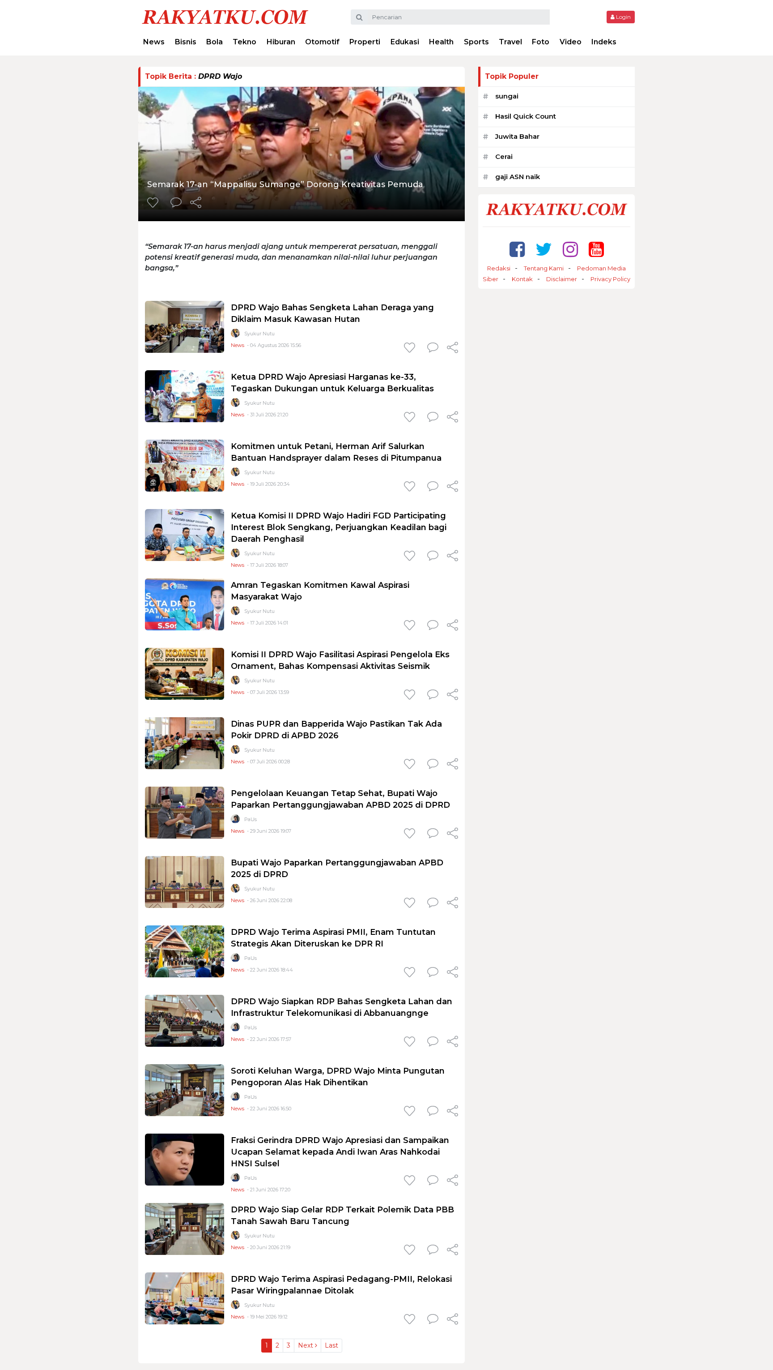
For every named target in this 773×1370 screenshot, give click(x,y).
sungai (506, 96)
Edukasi (405, 42)
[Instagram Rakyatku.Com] (570, 249)
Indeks (603, 42)
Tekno (244, 42)
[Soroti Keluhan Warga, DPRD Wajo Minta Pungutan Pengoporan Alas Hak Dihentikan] (184, 1089)
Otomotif (322, 42)
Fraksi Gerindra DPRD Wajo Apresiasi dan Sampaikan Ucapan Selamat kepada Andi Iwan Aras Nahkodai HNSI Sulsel (340, 1152)
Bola (214, 42)
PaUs (250, 819)
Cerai (504, 156)
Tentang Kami (544, 268)
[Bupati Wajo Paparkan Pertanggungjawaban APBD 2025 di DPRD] (184, 881)
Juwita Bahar (517, 136)
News (154, 42)
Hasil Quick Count (525, 116)
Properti (364, 42)
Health (441, 42)
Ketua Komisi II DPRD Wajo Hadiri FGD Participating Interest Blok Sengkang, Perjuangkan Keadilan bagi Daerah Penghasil (338, 527)
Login (623, 16)
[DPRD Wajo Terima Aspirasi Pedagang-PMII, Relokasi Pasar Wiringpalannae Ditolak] (184, 1297)
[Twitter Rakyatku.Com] (543, 249)
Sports (476, 42)
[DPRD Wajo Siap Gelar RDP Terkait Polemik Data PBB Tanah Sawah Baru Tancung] (184, 1228)
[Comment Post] (176, 203)
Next (306, 1345)
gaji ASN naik (517, 176)
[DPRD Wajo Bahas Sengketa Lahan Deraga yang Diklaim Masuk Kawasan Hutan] (184, 326)
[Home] (225, 16)
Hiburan (281, 42)
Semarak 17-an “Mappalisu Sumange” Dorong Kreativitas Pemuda (285, 184)
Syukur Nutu (259, 333)
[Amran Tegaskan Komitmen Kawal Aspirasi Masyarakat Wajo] (184, 603)
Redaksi (498, 268)
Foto (540, 42)
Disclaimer (561, 279)
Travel (510, 42)
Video (571, 42)
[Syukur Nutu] (235, 335)
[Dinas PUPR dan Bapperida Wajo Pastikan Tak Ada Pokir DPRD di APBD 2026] (184, 742)
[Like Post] (154, 203)
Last (331, 1345)
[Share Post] (195, 203)
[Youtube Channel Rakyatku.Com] (596, 249)
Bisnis (185, 42)
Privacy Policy (610, 279)
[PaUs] (235, 821)
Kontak (522, 279)
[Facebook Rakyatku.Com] (517, 249)
